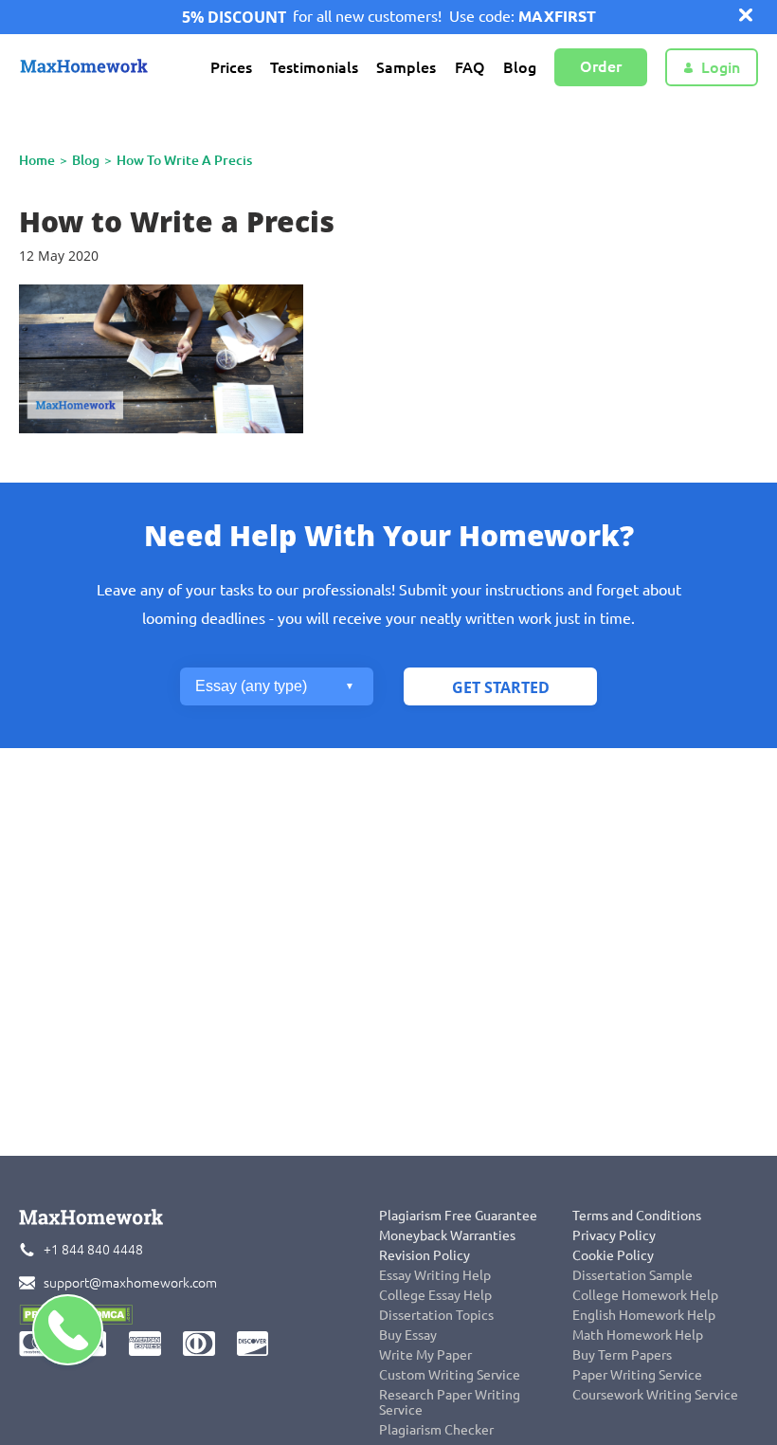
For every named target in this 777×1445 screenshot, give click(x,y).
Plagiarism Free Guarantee (458, 1215)
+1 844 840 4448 (93, 1249)
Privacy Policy (614, 1235)
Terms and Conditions (636, 1215)
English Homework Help (643, 1315)
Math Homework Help (637, 1335)
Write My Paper (425, 1355)
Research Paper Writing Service (449, 1402)
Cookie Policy (613, 1255)
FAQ (470, 67)
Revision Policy (424, 1255)
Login (720, 67)
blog (85, 160)
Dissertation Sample (632, 1275)
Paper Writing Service (637, 1374)
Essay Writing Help (435, 1275)
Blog (519, 67)
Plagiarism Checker (436, 1429)
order (601, 66)
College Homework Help (645, 1295)
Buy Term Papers (622, 1355)
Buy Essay (408, 1335)
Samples (406, 67)
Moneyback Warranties (447, 1235)
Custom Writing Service (449, 1374)
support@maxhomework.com (130, 1282)
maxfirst (557, 16)
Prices (231, 67)
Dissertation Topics (436, 1315)
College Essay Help (435, 1295)
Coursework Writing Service (655, 1394)
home (37, 160)
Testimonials (314, 67)
